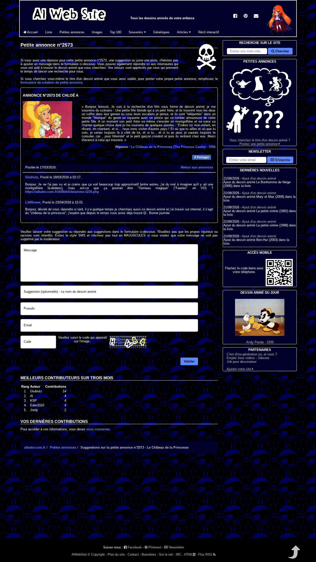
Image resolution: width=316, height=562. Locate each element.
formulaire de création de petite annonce (51, 82)
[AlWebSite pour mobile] (279, 285)
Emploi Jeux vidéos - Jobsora (248, 358)
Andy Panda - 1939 (260, 342)
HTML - (190, 554)
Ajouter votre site (239, 369)
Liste (48, 32)
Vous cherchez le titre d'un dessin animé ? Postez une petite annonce (260, 142)
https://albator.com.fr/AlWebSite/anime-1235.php (62, 192)
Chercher (281, 51)
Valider (189, 361)
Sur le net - (167, 554)
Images (97, 32)
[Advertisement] (119, 500)
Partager (202, 157)
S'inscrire (282, 160)
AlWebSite (79, 554)
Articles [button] (183, 32)
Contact (133, 554)
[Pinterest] (245, 16)
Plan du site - (117, 554)
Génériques (161, 32)
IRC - (179, 554)
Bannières (149, 554)
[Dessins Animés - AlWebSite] (280, 35)
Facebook (134, 547)
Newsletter (176, 547)
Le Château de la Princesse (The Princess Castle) (173, 147)
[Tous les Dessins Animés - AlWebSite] (69, 21)
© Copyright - (97, 554)
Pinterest (154, 547)
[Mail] (256, 16)
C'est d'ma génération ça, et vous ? (252, 354)
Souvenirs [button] (136, 32)
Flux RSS (205, 554)
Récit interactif (208, 32)
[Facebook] (235, 16)
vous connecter (98, 429)
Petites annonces (71, 32)
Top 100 (115, 32)
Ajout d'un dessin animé (259, 178)
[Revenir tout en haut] (293, 555)
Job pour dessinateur (242, 361)
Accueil (32, 32)
